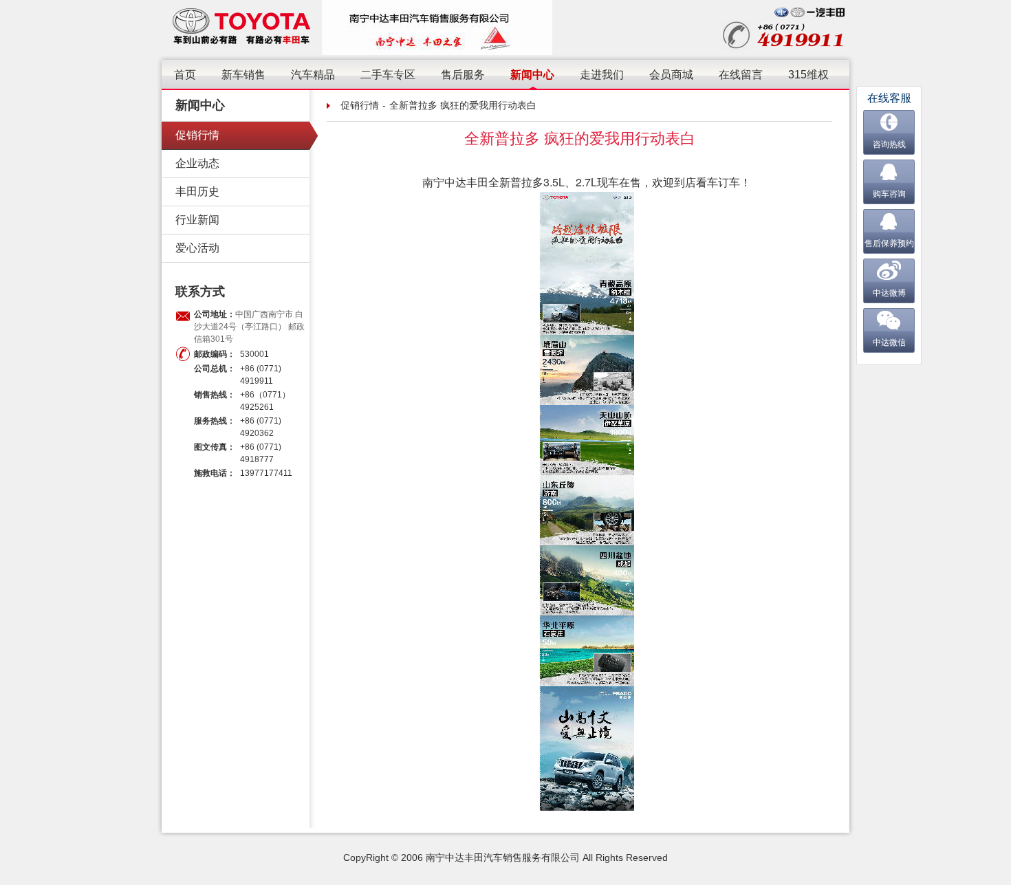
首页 (185, 74)
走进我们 (602, 74)
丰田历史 (197, 191)
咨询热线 (889, 144)
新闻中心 (532, 74)
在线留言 (741, 74)
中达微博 (889, 293)
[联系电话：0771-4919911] (785, 27)
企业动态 (197, 163)
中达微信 (889, 342)
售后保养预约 (889, 243)
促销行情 (197, 135)
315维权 (808, 74)
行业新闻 (197, 220)
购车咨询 (889, 194)
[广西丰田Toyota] (242, 27)
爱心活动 (197, 248)
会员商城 (671, 74)
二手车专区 (387, 74)
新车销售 (243, 74)
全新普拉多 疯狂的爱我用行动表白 (462, 105)
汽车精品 (313, 74)
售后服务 (463, 74)
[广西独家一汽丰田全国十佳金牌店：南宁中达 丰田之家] (437, 27)
